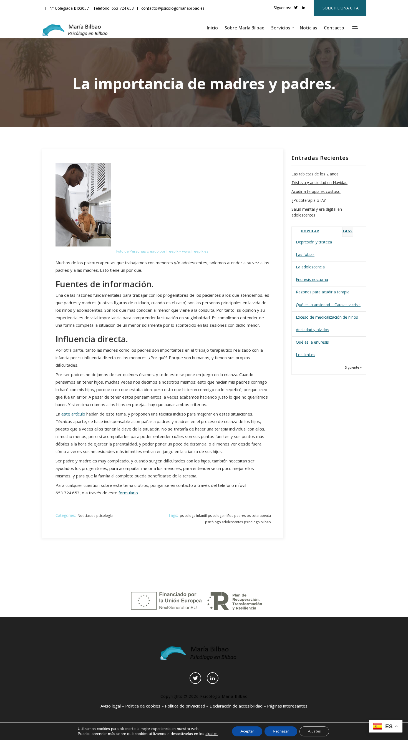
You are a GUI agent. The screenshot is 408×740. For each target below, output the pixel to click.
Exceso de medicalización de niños (327, 317)
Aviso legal (110, 706)
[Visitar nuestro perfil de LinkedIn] (304, 7)
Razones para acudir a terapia (322, 292)
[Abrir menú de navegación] (356, 29)
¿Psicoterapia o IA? (308, 200)
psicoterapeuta (259, 515)
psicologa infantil (193, 515)
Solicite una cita (341, 8)
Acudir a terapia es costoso (316, 191)
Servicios (280, 28)
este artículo (73, 414)
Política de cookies (142, 706)
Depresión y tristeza (314, 242)
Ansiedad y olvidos (312, 329)
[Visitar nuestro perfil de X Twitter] (296, 7)
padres (240, 515)
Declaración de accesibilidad (236, 706)
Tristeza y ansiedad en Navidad (319, 182)
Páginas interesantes (287, 706)
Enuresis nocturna (312, 279)
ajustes (211, 733)
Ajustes (314, 731)
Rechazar (281, 731)
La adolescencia (310, 267)
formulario (128, 492)
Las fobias (305, 254)
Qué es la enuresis (312, 342)
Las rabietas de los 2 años (315, 174)
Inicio (212, 28)
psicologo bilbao (257, 522)
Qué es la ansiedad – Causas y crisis (328, 304)
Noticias (308, 28)
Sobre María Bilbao (245, 28)
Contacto (334, 28)
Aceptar (247, 731)
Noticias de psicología (95, 515)
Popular (310, 231)
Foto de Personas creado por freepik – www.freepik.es (162, 251)
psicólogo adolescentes (224, 522)
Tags (347, 231)
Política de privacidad (185, 706)
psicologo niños (220, 515)
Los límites (305, 354)
